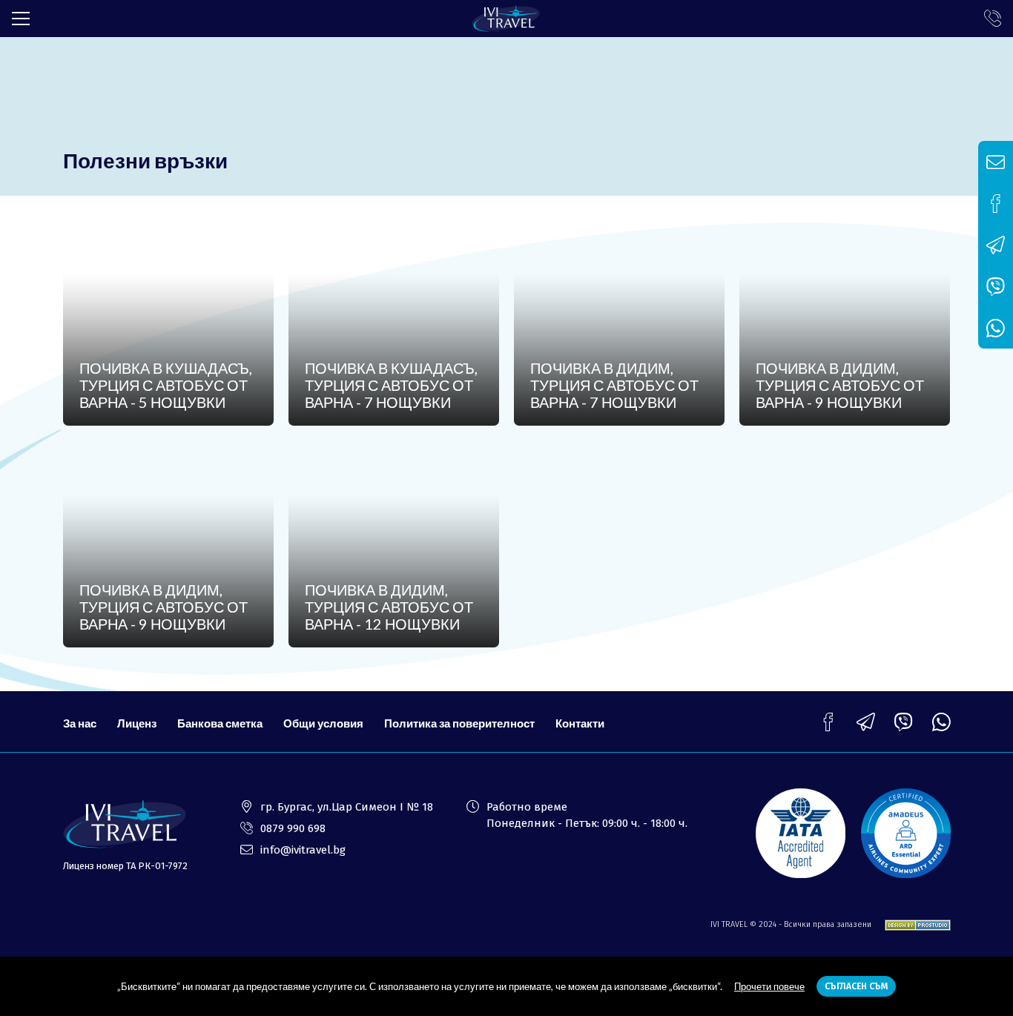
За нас (79, 723)
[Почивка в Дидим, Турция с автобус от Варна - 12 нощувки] (394, 543)
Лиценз (136, 723)
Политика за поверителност (459, 723)
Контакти (579, 723)
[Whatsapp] (941, 722)
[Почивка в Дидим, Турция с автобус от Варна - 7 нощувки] (619, 322)
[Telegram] (866, 722)
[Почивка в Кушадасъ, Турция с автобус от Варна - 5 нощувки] (168, 322)
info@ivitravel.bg (303, 850)
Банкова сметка (220, 723)
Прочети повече (769, 986)
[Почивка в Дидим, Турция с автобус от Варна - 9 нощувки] (845, 322)
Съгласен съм (856, 986)
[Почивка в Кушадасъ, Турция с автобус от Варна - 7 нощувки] (394, 322)
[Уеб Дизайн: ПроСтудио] (912, 924)
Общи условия (323, 723)
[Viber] (903, 722)
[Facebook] (828, 722)
